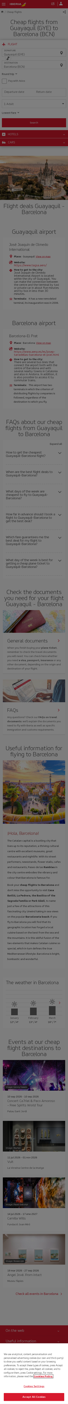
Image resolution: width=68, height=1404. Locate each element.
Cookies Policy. (43, 1376)
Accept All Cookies (34, 1397)
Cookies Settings (34, 1386)
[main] (34, 1373)
